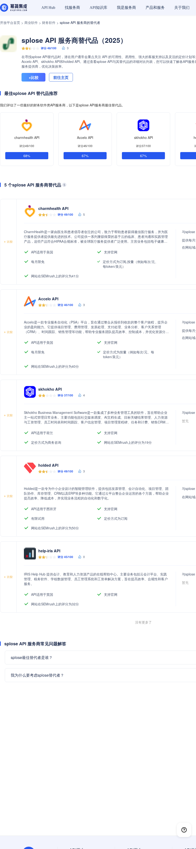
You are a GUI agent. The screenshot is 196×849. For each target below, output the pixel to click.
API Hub (48, 7)
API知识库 (98, 7)
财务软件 (48, 22)
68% (26, 155)
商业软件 (31, 22)
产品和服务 (155, 7)
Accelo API (85, 137)
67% (85, 155)
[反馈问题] (184, 830)
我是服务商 (126, 7)
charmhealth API (26, 137)
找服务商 (72, 7)
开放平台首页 (10, 22)
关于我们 (182, 7)
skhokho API (143, 137)
